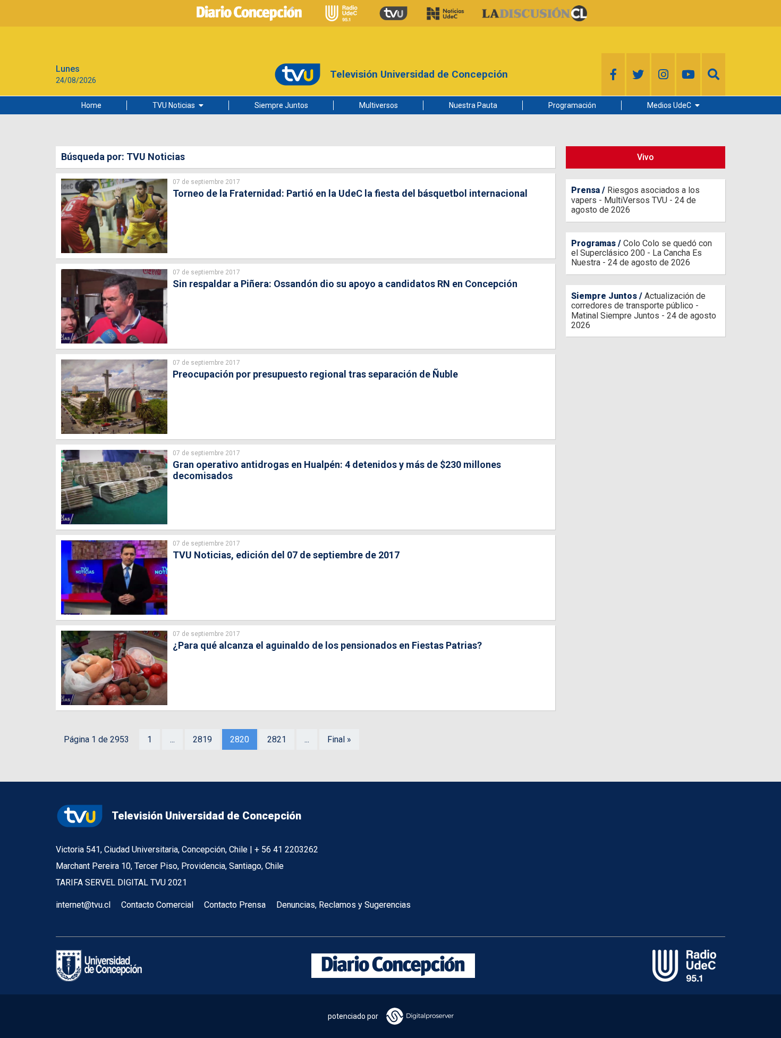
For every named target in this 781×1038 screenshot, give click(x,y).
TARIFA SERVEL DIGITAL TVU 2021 (121, 882)
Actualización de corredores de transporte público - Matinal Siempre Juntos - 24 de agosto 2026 (643, 310)
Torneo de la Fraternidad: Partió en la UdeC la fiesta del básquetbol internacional (350, 193)
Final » (339, 739)
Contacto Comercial (157, 905)
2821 (276, 739)
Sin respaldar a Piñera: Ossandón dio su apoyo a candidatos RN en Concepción (345, 283)
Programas (593, 243)
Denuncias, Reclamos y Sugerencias (343, 905)
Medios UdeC (669, 105)
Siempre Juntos (281, 105)
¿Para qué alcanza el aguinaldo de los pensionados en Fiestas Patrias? (327, 645)
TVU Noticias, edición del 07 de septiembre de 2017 (286, 554)
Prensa (585, 190)
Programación (572, 105)
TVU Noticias (173, 105)
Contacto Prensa (235, 905)
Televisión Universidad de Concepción (206, 815)
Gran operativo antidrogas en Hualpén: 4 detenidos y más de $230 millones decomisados (337, 470)
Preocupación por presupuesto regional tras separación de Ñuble (315, 374)
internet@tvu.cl (83, 905)
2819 (202, 739)
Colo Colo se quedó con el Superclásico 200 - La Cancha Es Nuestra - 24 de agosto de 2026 (641, 253)
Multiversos (378, 105)
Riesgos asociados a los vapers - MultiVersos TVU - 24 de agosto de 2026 (635, 200)
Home (91, 105)
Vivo (645, 157)
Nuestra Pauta (473, 105)
